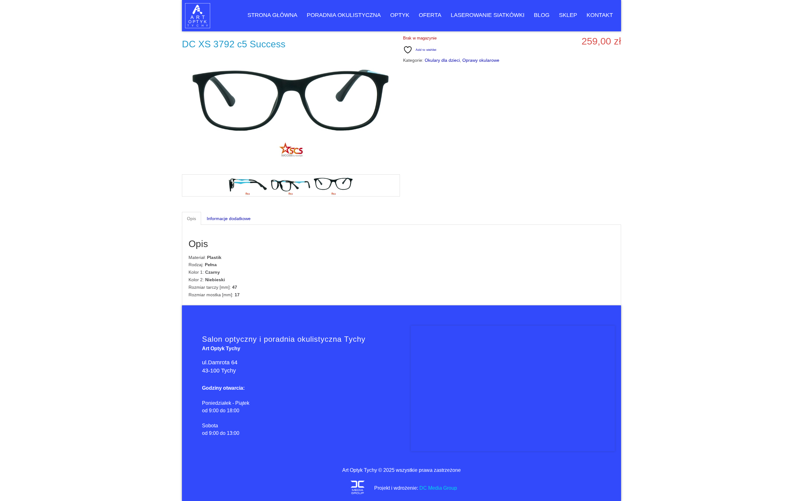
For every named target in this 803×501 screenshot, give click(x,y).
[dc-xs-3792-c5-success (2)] (247, 185)
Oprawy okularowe (480, 60)
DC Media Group (438, 488)
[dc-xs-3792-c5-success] (290, 185)
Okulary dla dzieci (442, 60)
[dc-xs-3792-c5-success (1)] (333, 185)
